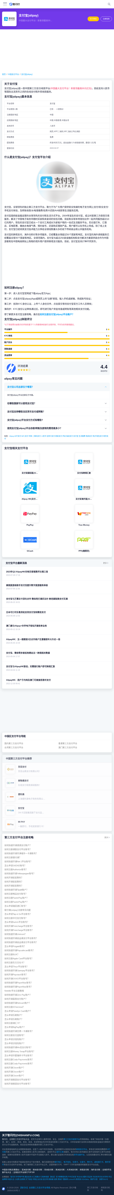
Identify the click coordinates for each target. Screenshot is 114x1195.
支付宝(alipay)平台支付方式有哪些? (25, 420)
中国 (30, 436)
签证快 (89, 1177)
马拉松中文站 (98, 1177)
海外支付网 (95, 1170)
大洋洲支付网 (72, 1170)
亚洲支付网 (26, 1170)
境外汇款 (60, 1152)
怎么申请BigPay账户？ (15, 1027)
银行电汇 (58, 1162)
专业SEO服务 (82, 1177)
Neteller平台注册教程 (14, 991)
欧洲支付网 (37, 1170)
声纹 (64, 436)
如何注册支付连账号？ (14, 1035)
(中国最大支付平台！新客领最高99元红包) (71, 88)
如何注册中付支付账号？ (15, 918)
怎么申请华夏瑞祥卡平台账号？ (19, 1055)
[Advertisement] (57, 51)
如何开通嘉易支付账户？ (15, 999)
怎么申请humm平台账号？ (16, 922)
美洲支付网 (60, 1170)
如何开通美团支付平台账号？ (18, 1079)
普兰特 (45, 1179)
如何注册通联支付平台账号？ (18, 849)
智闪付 (12, 1177)
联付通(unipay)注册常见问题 (17, 910)
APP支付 (17, 436)
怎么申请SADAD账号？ (15, 865)
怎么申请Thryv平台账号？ (16, 966)
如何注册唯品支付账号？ (15, 894)
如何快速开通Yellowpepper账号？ (19, 873)
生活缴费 (82, 436)
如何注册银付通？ (12, 857)
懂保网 (65, 1179)
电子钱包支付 (98, 436)
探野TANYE (103, 1179)
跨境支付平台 (81, 1149)
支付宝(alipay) (27, 74)
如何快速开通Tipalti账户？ (16, 890)
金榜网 (22, 1179)
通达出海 (28, 1177)
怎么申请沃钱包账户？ (14, 1039)
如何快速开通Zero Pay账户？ (18, 995)
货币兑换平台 (79, 1155)
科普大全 (11, 1179)
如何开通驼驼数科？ (13, 877)
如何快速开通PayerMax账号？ (18, 982)
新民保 (78, 1179)
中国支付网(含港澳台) (10, 1170)
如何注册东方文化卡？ (14, 962)
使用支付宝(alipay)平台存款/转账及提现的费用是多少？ (34, 428)
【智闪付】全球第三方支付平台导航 (34, 1187)
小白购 (17, 1179)
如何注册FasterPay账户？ (16, 898)
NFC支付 (24, 436)
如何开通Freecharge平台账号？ (19, 926)
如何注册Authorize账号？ (16, 869)
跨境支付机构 (105, 1188)
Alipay (11, 436)
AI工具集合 (36, 1177)
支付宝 (75, 436)
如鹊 (55, 1179)
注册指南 (106, 19)
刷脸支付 (58, 436)
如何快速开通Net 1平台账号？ (18, 861)
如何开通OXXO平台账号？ (16, 978)
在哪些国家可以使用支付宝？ (21, 403)
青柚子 (60, 1179)
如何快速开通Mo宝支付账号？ (18, 1047)
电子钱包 (67, 1162)
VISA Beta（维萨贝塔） (90, 1179)
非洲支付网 (48, 1170)
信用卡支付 (51, 436)
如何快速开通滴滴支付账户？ (18, 845)
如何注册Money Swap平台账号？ (19, 1051)
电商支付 (89, 436)
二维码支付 (36, 436)
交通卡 (82, 1162)
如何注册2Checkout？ (14, 1007)
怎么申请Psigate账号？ (15, 946)
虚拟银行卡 (98, 1162)
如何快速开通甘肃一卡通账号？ (19, 1031)
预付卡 (89, 1162)
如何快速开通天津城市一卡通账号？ (21, 853)
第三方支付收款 (92, 1188)
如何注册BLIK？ (11, 954)
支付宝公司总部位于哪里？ (20, 387)
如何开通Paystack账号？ (16, 974)
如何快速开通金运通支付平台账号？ (21, 938)
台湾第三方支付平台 (13, 747)
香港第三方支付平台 (67, 743)
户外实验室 (72, 1177)
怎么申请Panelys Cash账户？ (18, 1011)
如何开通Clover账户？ (14, 1067)
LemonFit (71, 1179)
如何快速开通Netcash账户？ (17, 1003)
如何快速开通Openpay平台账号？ (20, 970)
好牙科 (105, 1177)
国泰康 (50, 1179)
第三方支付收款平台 (72, 1139)
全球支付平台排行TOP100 (23, 1172)
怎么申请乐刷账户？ (13, 1015)
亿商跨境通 (44, 1177)
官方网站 (93, 19)
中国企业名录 (38, 1179)
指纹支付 (69, 436)
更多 (105, 563)
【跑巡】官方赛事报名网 (58, 1177)
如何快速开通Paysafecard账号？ (19, 950)
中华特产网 (20, 1177)
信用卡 (75, 1162)
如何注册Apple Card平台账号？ (18, 958)
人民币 (43, 436)
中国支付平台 (13, 74)
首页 (4, 74)
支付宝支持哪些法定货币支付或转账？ (26, 411)
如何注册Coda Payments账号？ (19, 1059)
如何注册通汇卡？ (12, 1023)
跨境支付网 (84, 1170)
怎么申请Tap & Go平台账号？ (18, 914)
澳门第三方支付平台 (67, 747)
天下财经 (28, 1179)
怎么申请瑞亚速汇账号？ (15, 906)
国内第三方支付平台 (13, 743)
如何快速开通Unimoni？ (15, 934)
